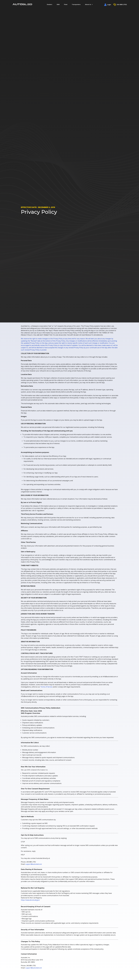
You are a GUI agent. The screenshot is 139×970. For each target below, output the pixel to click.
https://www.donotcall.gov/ (30, 900)
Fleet (65, 4)
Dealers (49, 4)
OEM (58, 4)
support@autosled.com (33, 968)
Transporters (76, 4)
